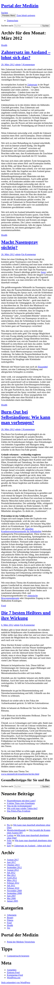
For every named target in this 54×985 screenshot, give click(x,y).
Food (3, 605)
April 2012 (12, 878)
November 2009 (14, 890)
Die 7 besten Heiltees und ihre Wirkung (26, 615)
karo (9, 845)
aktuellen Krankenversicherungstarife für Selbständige (21, 530)
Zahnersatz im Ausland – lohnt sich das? (25, 55)
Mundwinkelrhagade (16, 830)
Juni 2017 (11, 862)
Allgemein (11, 915)
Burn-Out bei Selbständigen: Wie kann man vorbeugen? (25, 417)
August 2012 (13, 870)
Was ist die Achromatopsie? (19, 806)
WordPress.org (13, 977)
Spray (43, 272)
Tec (8, 928)
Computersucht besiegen (18, 956)
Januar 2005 (12, 901)
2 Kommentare (28, 429)
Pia (8, 825)
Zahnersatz (32, 84)
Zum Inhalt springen (26, 15)
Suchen (4, 12)
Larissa (10, 835)
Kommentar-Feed (15, 975)
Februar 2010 (13, 888)
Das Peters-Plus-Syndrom (18, 811)
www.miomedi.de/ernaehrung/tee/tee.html (20, 774)
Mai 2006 (11, 898)
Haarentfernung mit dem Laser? (21, 800)
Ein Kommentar (28, 254)
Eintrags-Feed (13, 972)
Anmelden (11, 970)
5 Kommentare (28, 64)
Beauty (10, 917)
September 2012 (14, 867)
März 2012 (12, 880)
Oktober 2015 (13, 865)
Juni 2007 (11, 896)
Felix (9, 840)
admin (18, 64)
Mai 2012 (11, 875)
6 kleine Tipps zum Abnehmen (21, 803)
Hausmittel (43, 367)
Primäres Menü (8, 15)
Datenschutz (12, 20)
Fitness (10, 920)
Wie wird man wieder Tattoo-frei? (22, 808)
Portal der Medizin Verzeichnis (21, 942)
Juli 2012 (11, 872)
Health (4, 45)
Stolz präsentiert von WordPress (15, 982)
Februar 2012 (13, 883)
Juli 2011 (11, 885)
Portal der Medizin (19, 5)
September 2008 (14, 893)
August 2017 (13, 859)
